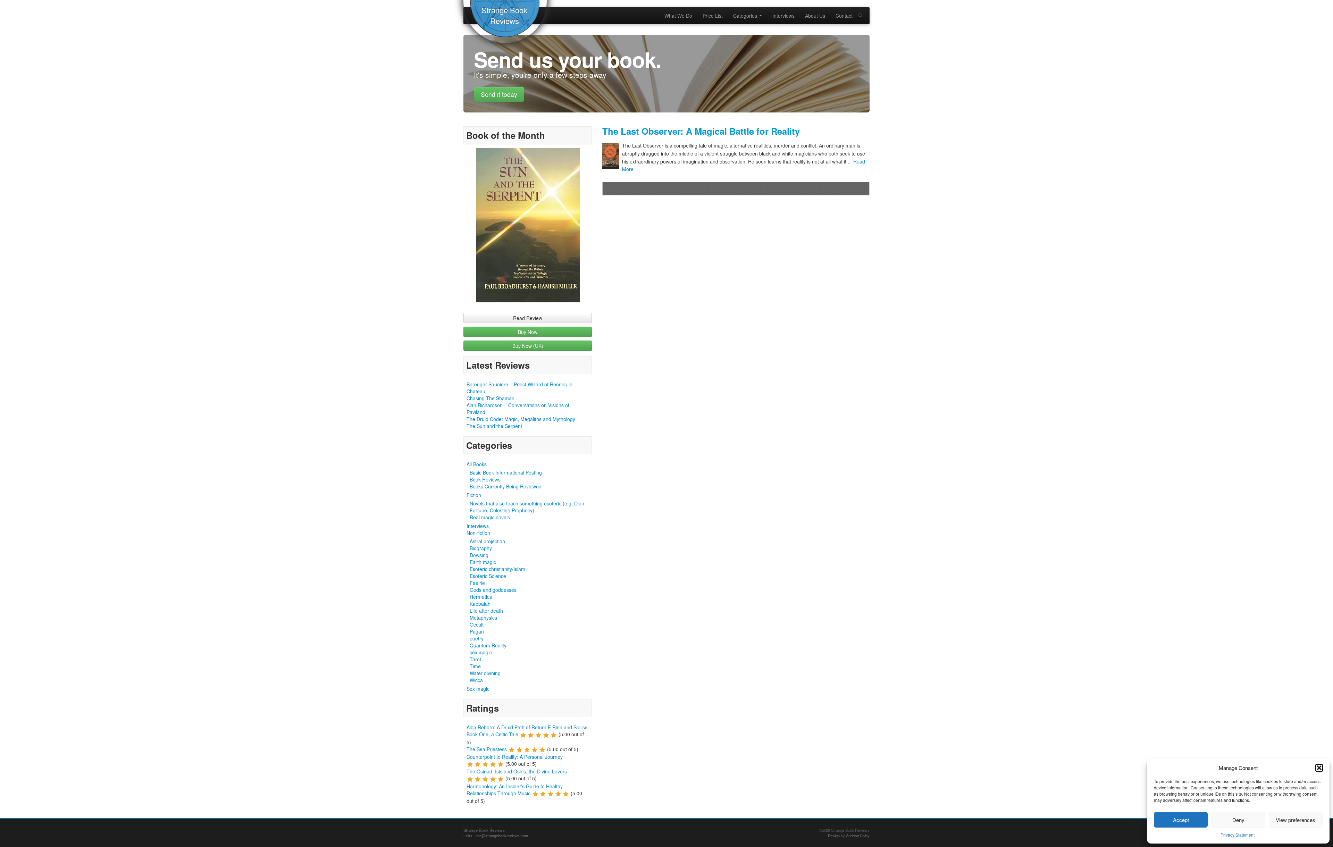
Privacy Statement (1238, 835)
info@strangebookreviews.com (502, 835)
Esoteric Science (488, 575)
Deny (1238, 819)
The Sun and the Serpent (494, 425)
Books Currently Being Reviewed (506, 486)
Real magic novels (490, 517)
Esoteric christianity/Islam (497, 568)
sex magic (481, 652)
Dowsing (479, 555)
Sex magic (478, 688)
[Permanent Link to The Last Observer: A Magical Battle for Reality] (612, 156)
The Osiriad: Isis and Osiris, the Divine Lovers (517, 771)
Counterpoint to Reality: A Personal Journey (515, 756)
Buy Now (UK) (527, 345)
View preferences (1295, 819)
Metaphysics (483, 617)
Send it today (499, 94)
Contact (844, 15)
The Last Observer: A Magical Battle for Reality (701, 131)
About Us (815, 15)
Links (467, 835)
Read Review (527, 318)
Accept (1181, 819)
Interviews (783, 15)
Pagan (477, 631)
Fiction (474, 495)
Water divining (485, 673)
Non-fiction (478, 532)
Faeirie (477, 582)
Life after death (486, 610)
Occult (477, 624)
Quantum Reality (488, 645)
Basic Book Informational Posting (506, 472)
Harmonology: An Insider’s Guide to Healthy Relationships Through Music (515, 790)
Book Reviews (485, 479)
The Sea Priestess (487, 749)
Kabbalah (480, 603)
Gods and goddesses (493, 589)
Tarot (475, 659)
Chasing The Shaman (490, 398)
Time (475, 666)
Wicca (476, 680)
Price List (713, 15)
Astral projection (487, 541)
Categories (745, 15)
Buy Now (527, 331)
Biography (481, 548)
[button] (1319, 767)
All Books (477, 464)
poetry (477, 638)
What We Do (678, 15)
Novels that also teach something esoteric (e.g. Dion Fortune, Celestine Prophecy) (527, 507)
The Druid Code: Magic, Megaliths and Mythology (521, 419)
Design (834, 835)
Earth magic (483, 562)
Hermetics (481, 596)
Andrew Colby (858, 835)
